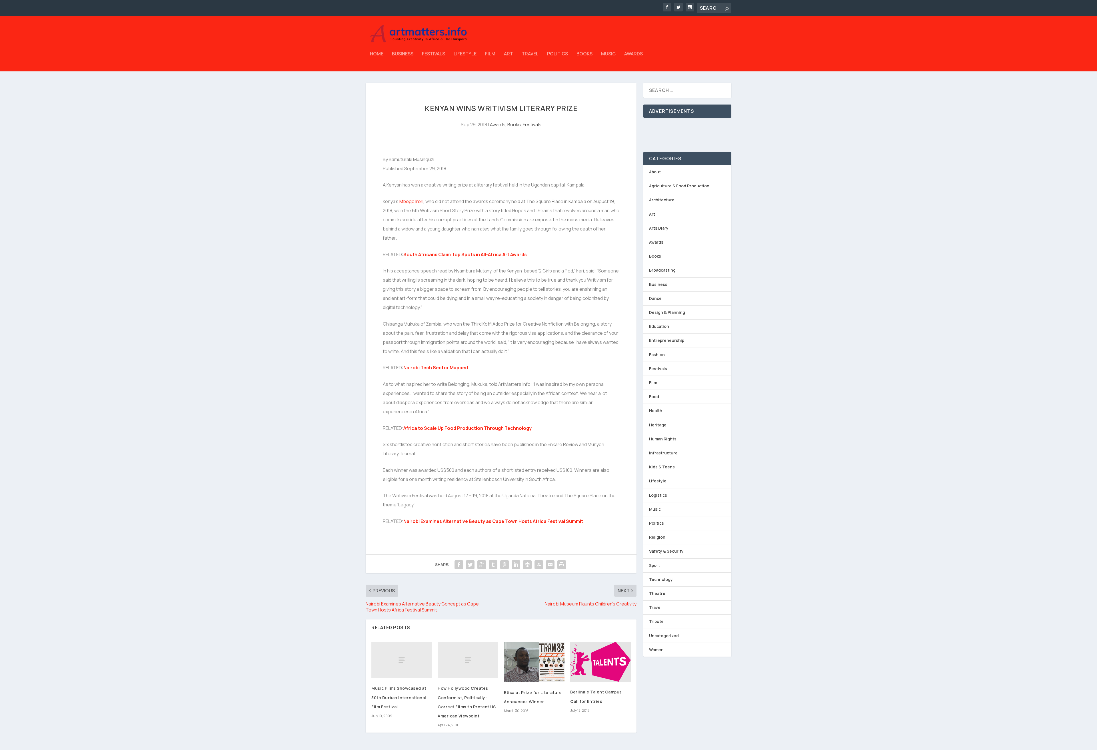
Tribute (656, 621)
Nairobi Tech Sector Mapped (435, 367)
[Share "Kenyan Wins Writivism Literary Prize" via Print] (561, 564)
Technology (661, 579)
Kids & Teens (662, 467)
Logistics (658, 495)
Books (584, 54)
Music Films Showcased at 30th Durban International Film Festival (398, 697)
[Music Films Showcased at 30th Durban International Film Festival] (401, 660)
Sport (654, 565)
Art (508, 54)
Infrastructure (663, 453)
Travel (530, 54)
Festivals (433, 54)
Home (376, 54)
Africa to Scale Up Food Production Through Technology (467, 428)
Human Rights (662, 439)
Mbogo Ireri (411, 201)
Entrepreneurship (666, 340)
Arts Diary (658, 228)
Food (654, 396)
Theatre (657, 593)
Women (656, 649)
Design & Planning (667, 312)
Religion (657, 537)
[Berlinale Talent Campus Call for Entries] (600, 662)
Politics (557, 54)
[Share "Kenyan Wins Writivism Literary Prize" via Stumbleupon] (539, 564)
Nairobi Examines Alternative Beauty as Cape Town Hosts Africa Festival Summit (493, 521)
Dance (655, 298)
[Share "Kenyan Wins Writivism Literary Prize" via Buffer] (527, 564)
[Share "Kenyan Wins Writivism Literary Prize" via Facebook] (459, 564)
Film (490, 54)
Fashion (657, 354)
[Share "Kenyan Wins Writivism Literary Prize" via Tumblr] (493, 564)
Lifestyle (465, 54)
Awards (633, 54)
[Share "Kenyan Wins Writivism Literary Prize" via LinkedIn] (516, 564)
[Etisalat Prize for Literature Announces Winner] (534, 662)
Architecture (661, 199)
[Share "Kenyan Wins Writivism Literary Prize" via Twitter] (470, 564)
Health (655, 410)
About (655, 172)
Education (659, 326)
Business (402, 54)
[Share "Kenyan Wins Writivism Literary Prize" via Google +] (481, 564)
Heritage (657, 425)
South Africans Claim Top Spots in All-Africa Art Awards (465, 254)
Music (608, 54)
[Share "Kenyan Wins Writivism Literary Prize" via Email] (550, 564)
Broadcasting (662, 270)
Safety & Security (666, 551)
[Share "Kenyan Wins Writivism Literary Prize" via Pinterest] (504, 564)
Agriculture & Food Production (679, 185)
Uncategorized (664, 635)
